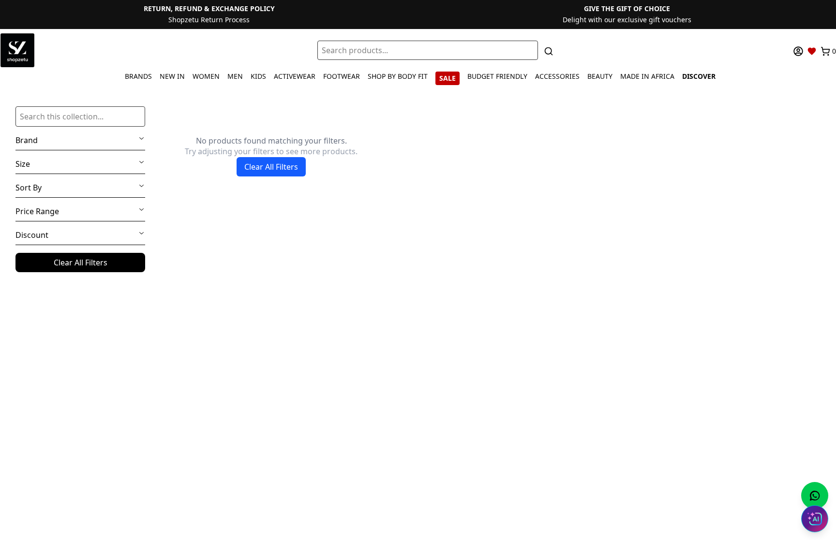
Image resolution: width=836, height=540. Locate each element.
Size (22, 164)
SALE (447, 78)
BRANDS (138, 76)
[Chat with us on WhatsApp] (814, 495)
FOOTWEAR (341, 76)
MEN (235, 76)
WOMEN (206, 76)
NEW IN (172, 76)
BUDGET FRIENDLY (497, 76)
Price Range (37, 211)
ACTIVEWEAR (294, 76)
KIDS (258, 76)
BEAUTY (599, 76)
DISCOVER (699, 76)
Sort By (28, 187)
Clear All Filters (80, 262)
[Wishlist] (812, 51)
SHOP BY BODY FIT (398, 76)
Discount (31, 235)
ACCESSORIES (557, 76)
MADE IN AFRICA (647, 76)
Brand (26, 140)
